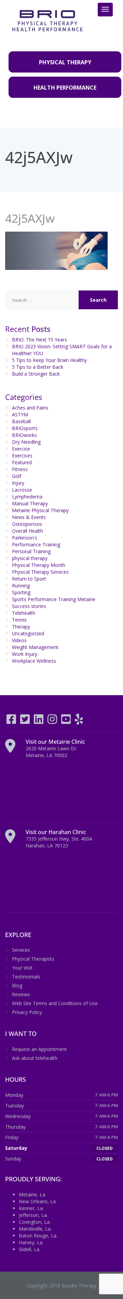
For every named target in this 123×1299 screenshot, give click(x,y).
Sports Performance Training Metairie (53, 599)
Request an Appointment (39, 1049)
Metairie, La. (32, 1194)
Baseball (21, 421)
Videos (19, 640)
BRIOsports (25, 428)
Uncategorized (28, 633)
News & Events (29, 517)
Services (21, 950)
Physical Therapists (33, 959)
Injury (18, 483)
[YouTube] (66, 721)
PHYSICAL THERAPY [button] (65, 62)
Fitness (20, 469)
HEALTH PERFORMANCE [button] (64, 87)
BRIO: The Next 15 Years (39, 339)
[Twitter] (25, 721)
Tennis (19, 619)
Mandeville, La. (35, 1228)
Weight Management (35, 647)
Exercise (21, 448)
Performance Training (36, 544)
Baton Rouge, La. (38, 1235)
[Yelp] (79, 721)
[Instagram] (52, 721)
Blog (17, 985)
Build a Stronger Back (36, 374)
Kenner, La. (31, 1208)
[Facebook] (11, 721)
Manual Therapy (30, 503)
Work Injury (24, 654)
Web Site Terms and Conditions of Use (55, 1003)
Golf (16, 476)
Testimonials (26, 976)
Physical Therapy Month (38, 565)
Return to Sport (29, 578)
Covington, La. (35, 1222)
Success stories (29, 606)
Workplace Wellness (34, 661)
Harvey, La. (31, 1242)
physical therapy (29, 558)
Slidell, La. (29, 1249)
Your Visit (22, 967)
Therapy (21, 626)
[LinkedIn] (39, 721)
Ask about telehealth (34, 1058)
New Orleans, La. (38, 1201)
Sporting (21, 592)
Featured (22, 462)
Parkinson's (24, 537)
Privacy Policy (27, 1012)
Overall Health (27, 531)
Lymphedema (27, 496)
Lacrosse (22, 489)
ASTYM (20, 414)
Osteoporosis (27, 524)
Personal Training (31, 551)
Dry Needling (26, 442)
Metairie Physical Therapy (40, 510)
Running (21, 585)
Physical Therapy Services (40, 572)
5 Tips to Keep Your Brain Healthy (49, 360)
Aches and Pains (30, 407)
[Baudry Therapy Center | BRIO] (47, 20)
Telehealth (23, 613)
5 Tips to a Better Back (37, 367)
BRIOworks (24, 435)
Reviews (21, 994)
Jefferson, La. (33, 1215)
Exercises (22, 455)
